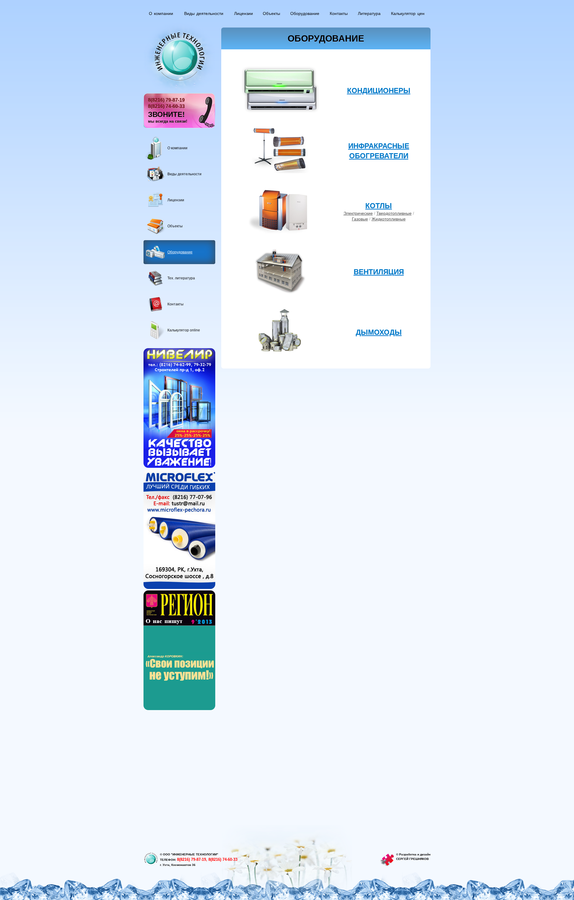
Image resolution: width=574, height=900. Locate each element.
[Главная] (179, 57)
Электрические (358, 213)
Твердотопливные (394, 213)
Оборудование (304, 13)
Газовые (360, 219)
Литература (369, 13)
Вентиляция (379, 272)
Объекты (271, 13)
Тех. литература (181, 278)
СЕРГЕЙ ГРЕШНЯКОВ (412, 859)
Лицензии (243, 13)
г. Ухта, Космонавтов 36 (178, 865)
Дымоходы (379, 332)
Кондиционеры (378, 90)
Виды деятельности (203, 13)
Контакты (339, 13)
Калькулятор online (183, 330)
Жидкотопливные (389, 219)
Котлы (378, 206)
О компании (161, 13)
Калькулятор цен (408, 13)
